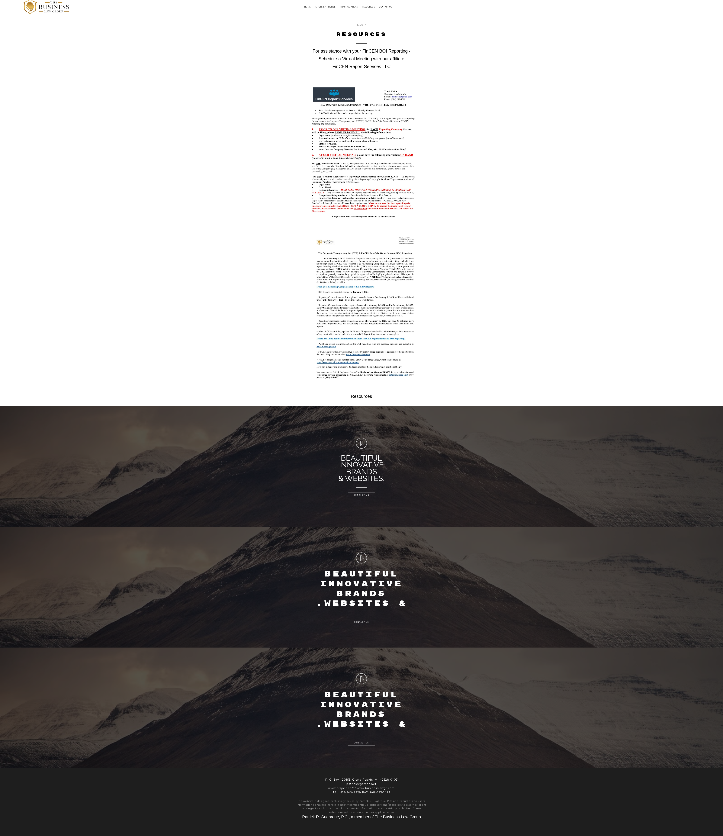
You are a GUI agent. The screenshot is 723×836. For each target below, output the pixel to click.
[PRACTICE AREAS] (349, 11)
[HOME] (307, 11)
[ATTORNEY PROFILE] (325, 11)
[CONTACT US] (385, 11)
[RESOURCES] (368, 11)
